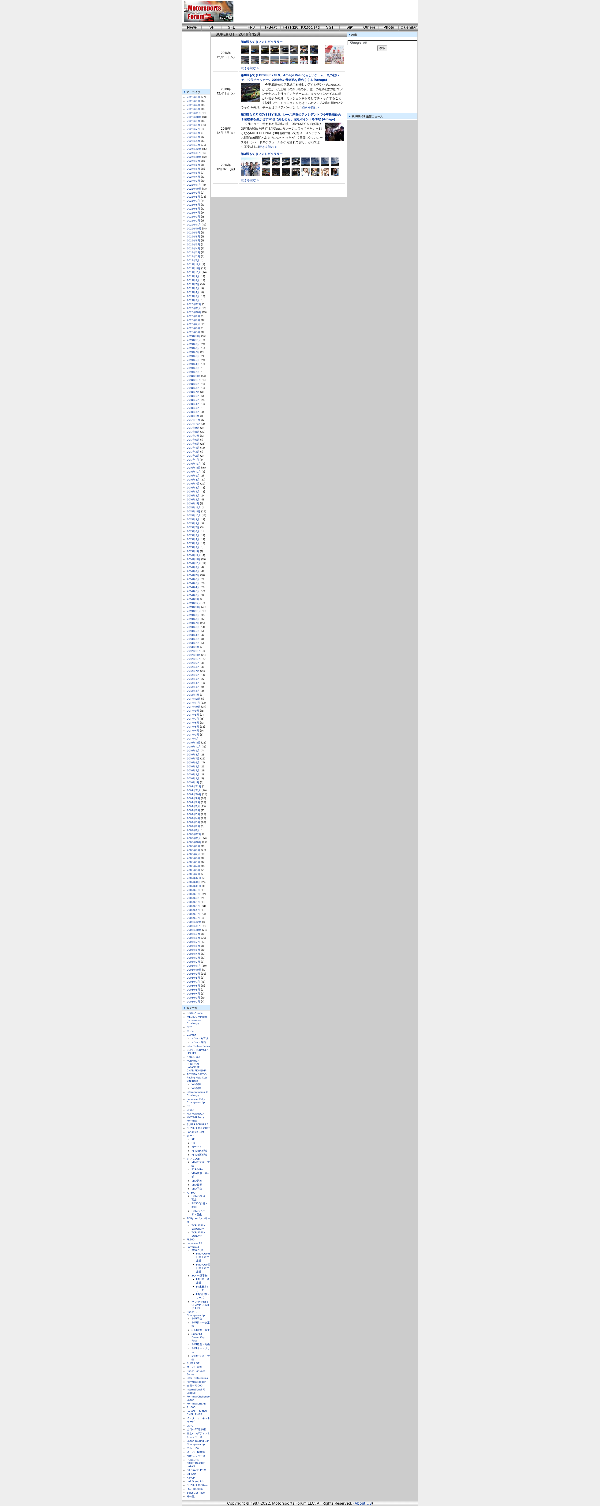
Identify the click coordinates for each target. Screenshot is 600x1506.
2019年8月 (193, 348)
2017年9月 (193, 427)
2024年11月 (194, 152)
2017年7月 (193, 435)
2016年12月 (194, 463)
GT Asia (191, 1474)
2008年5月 (193, 862)
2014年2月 (193, 595)
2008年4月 (193, 866)
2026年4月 (193, 105)
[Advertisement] (322, 11)
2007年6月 (193, 902)
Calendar (409, 27)
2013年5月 (193, 631)
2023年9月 (193, 192)
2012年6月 (193, 674)
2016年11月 (193, 467)
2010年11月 (193, 742)
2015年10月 (194, 515)
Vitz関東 (196, 1088)
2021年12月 (194, 264)
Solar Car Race (196, 1492)
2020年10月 (194, 312)
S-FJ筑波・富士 (200, 1330)
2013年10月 (194, 611)
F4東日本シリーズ (203, 1288)
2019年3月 (193, 368)
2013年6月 (193, 627)
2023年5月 (193, 208)
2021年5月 (193, 288)
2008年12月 (194, 834)
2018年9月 (193, 384)
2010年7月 (193, 758)
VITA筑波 (196, 1180)
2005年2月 (193, 1001)
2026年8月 (193, 97)
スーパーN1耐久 (196, 1451)
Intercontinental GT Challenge (198, 1093)
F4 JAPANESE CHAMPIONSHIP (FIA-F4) (201, 1305)
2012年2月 (193, 690)
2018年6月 (193, 396)
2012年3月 (193, 686)
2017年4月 (193, 447)
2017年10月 (194, 423)
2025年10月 (194, 117)
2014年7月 (193, 575)
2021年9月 (193, 276)
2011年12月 (193, 698)
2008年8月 (193, 850)
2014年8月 (193, 571)
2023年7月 (193, 200)
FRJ (251, 27)
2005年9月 (193, 973)
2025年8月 (193, 125)
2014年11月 (193, 559)
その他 (191, 1496)
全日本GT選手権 (196, 1429)
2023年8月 (193, 196)
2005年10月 (194, 969)
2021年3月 (193, 296)
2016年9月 (193, 475)
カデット (196, 1146)
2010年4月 (193, 770)
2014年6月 (193, 579)
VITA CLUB (193, 1158)
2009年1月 (193, 830)
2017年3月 (193, 451)
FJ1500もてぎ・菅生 (198, 1212)
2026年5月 (193, 101)
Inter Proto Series (197, 1378)
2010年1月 (193, 782)
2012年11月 (193, 655)
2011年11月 (193, 702)
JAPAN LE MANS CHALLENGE (197, 1412)
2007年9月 (193, 890)
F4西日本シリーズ (203, 1295)
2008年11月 (194, 838)
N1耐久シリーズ (196, 1455)
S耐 (349, 27)
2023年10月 (194, 188)
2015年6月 (193, 531)
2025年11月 (194, 113)
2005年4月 (193, 993)
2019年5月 (193, 360)
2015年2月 (193, 547)
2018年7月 (193, 392)
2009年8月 (193, 802)
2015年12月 (194, 507)
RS (188, 1106)
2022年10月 (194, 228)
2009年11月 (194, 790)
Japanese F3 (194, 1243)
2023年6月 (193, 204)
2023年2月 (193, 220)
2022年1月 (193, 260)
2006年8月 (193, 937)
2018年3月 (193, 407)
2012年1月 (193, 694)
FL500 (191, 1239)
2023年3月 (193, 216)
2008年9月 (193, 846)
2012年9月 (193, 663)
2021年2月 (193, 300)
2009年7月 (193, 806)
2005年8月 (193, 977)
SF (211, 27)
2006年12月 (194, 922)
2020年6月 (193, 328)
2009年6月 (193, 810)
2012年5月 (193, 678)
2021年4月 (193, 292)
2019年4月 (193, 364)
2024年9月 (193, 160)
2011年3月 (193, 734)
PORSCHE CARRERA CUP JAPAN (196, 1463)
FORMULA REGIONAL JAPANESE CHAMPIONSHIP (196, 1065)
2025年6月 (193, 133)
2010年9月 (193, 750)
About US (363, 1503)
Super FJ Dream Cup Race (198, 1337)
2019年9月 (193, 344)
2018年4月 (193, 404)
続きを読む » (250, 68)
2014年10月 (194, 563)
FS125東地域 (199, 1150)
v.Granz (191, 1035)
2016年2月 (193, 499)
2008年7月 (193, 854)
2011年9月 (193, 710)
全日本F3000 (194, 1385)
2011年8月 (193, 714)
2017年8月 (193, 431)
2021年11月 (193, 268)
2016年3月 (193, 495)
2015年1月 (193, 551)
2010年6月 (193, 762)
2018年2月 (193, 411)
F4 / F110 (290, 27)
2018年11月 (193, 376)
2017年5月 (193, 443)
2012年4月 (193, 682)
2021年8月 (193, 280)
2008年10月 (194, 842)
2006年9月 (193, 933)
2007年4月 (193, 910)
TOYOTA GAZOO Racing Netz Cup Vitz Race (197, 1077)
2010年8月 (193, 754)
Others (369, 27)
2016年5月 (193, 487)
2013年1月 (193, 647)
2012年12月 (194, 651)
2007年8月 (193, 894)
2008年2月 (193, 874)
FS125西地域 (199, 1154)
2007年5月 (193, 906)
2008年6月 (193, 858)
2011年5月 (193, 726)
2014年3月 (193, 591)
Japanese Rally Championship (196, 1100)
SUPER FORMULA (197, 1124)
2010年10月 (194, 746)
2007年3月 (193, 914)
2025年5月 (193, 137)
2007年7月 (193, 898)
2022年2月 (193, 256)
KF (193, 1139)
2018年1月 (193, 415)
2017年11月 (193, 419)
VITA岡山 (196, 1188)
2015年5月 (193, 535)
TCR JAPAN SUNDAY (198, 1234)
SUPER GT (193, 1363)
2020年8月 (193, 320)
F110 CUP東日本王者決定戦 (203, 1257)
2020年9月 (193, 316)
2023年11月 (194, 184)
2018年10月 (194, 380)
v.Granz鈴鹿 (198, 1042)
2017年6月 (193, 439)
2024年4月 (193, 176)
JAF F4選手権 (199, 1275)
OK (193, 1143)
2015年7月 (193, 527)
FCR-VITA (197, 1169)
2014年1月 (193, 599)
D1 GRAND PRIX (196, 1470)
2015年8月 (193, 523)
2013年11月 (193, 607)
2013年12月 (194, 603)
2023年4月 (193, 212)
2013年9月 (193, 615)
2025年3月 (193, 144)
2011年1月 (193, 738)
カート (191, 1135)
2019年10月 (194, 340)
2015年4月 (193, 539)
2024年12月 (194, 148)
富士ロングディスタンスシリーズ (198, 1435)
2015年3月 (193, 543)
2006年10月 (194, 929)
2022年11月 (194, 224)
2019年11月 (193, 336)
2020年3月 (193, 332)
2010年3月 (193, 774)
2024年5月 (193, 172)
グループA (193, 1448)
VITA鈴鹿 (196, 1184)
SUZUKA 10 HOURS (198, 1128)
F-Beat (271, 27)
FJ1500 (191, 1192)
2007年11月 (194, 882)
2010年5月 (193, 766)
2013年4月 (193, 635)
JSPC (190, 1425)
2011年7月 (193, 718)
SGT (330, 27)
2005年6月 (193, 985)
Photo (388, 27)
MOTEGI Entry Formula (195, 1119)
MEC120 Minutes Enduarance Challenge (197, 1020)
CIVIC (190, 1110)
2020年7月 (193, 324)
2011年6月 (193, 722)
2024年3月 (193, 180)
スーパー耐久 (194, 1367)
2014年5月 (193, 583)
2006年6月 (193, 945)
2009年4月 (193, 818)
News (192, 27)
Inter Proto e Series (198, 1046)
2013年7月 (193, 623)
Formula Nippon (196, 1381)
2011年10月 (193, 706)
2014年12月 (194, 555)
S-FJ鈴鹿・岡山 (200, 1344)
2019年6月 (193, 356)
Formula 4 (193, 1247)
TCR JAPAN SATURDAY (198, 1227)
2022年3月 (193, 252)
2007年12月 (194, 878)
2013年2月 (193, 643)
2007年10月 (194, 886)
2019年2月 (193, 372)
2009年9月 (193, 798)
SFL (231, 27)
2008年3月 (193, 870)
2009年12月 (194, 786)
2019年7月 (193, 352)
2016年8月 (193, 479)
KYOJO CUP (194, 1057)
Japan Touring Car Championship (198, 1442)
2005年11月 (194, 965)
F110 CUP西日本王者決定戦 (203, 1268)
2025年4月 (193, 141)
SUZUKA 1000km (197, 1485)
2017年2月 (193, 455)
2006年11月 (194, 926)
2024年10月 (194, 156)
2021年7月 (193, 284)
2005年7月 (193, 981)
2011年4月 (193, 730)
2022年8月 (193, 236)
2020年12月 (194, 304)
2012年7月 (193, 670)
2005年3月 (193, 997)
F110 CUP (197, 1250)
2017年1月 (193, 459)
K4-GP (191, 1477)
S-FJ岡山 (196, 1318)
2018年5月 (193, 400)
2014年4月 (193, 587)
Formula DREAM (196, 1403)
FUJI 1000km (195, 1489)
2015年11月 (193, 511)
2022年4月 (193, 248)
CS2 (189, 1027)
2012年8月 (193, 666)
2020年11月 (194, 308)
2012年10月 (194, 659)
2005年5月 (193, 989)
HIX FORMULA (195, 1113)
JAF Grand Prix (196, 1481)
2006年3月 (193, 957)
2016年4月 (193, 491)
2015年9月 (193, 519)
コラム (191, 1031)
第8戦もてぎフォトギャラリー (262, 42)
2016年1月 (193, 503)
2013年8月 (193, 619)
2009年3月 (193, 822)
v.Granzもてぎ (199, 1038)
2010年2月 (193, 778)
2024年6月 (193, 168)
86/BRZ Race (194, 1013)
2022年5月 (193, 244)
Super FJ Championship (196, 1313)
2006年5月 (193, 949)
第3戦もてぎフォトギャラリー (262, 154)
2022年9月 (193, 232)
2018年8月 (193, 388)
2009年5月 (193, 814)
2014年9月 (193, 567)
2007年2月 (193, 918)
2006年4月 (193, 953)
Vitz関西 (196, 1084)
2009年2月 (193, 826)
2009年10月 (194, 794)
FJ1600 (191, 1407)
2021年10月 (194, 272)
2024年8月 (193, 164)
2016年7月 (193, 483)
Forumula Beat (195, 1132)
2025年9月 (193, 121)
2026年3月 (193, 109)
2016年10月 (194, 471)
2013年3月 (193, 639)
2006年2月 (193, 961)
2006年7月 (193, 941)
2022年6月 (193, 240)
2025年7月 (193, 129)
